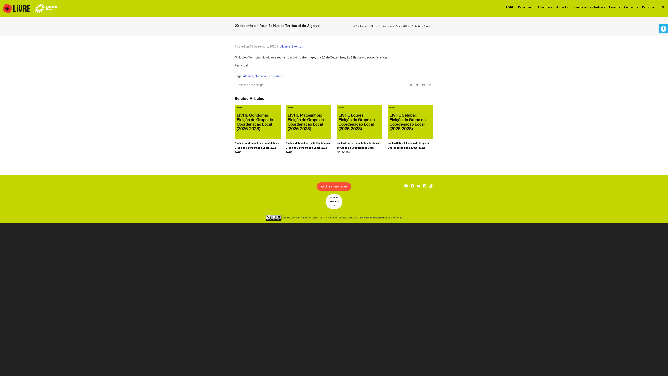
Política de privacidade (391, 218)
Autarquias (545, 7)
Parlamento (526, 7)
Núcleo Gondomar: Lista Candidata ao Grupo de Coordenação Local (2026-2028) (257, 148)
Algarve (374, 26)
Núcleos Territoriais (268, 76)
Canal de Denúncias (334, 201)
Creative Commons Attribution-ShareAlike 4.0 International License (314, 218)
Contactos (631, 7)
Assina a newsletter (334, 186)
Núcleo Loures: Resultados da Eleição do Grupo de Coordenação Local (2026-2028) (358, 148)
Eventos (614, 7)
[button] (663, 28)
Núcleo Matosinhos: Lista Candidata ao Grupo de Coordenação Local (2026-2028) (308, 148)
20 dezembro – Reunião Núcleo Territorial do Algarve (406, 26)
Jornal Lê (562, 7)
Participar (648, 7)
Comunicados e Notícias (589, 7)
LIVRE (510, 7)
